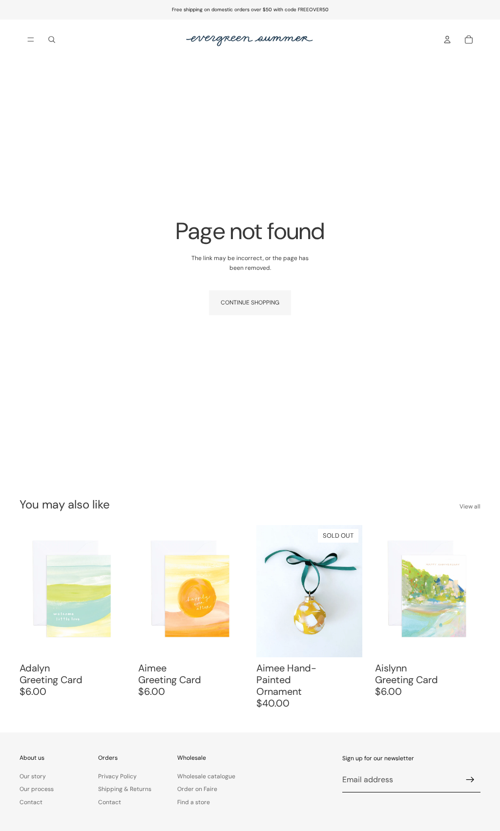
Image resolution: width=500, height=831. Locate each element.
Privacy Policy (117, 776)
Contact (31, 802)
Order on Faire (197, 789)
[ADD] (110, 642)
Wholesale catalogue (206, 776)
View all (469, 506)
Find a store (193, 802)
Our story (33, 776)
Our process (37, 789)
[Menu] (31, 39)
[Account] (447, 39)
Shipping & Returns (124, 789)
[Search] (51, 39)
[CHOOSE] (228, 642)
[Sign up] (470, 780)
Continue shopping (250, 302)
